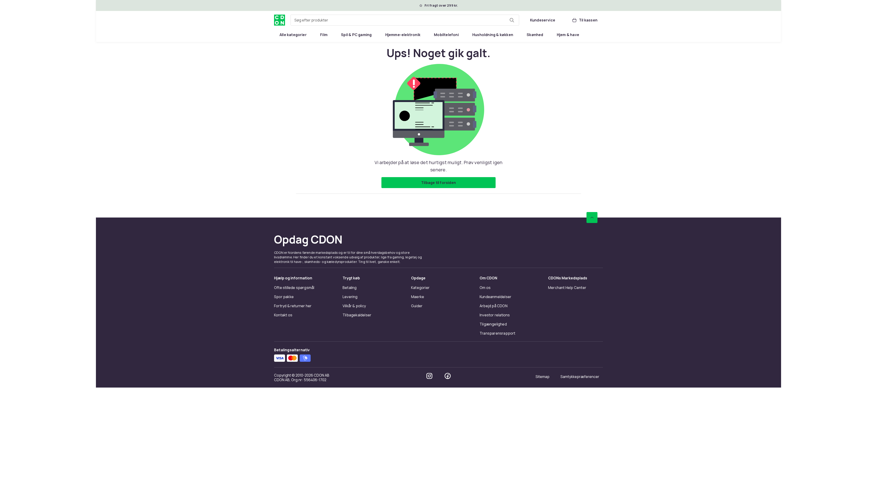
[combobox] (405, 20)
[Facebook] (447, 376)
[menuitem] (293, 34)
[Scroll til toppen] (591, 217)
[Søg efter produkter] (511, 20)
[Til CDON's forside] (279, 20)
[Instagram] (429, 376)
